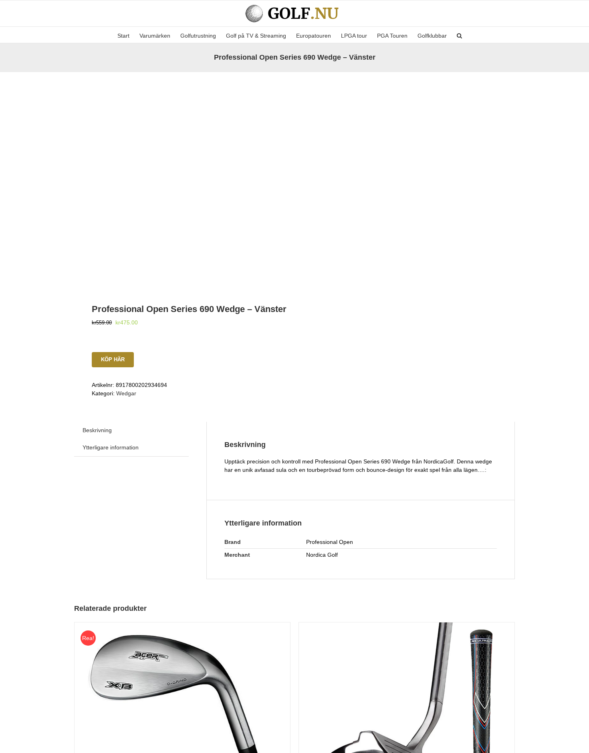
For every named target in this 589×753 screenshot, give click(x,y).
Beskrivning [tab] (97, 430)
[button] (459, 35)
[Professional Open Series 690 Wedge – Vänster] (180, 178)
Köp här (113, 359)
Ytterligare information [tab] (111, 447)
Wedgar (126, 393)
